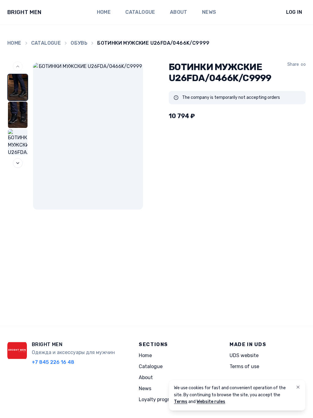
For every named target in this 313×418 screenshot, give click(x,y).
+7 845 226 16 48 (53, 362)
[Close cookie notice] (298, 387)
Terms (180, 401)
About (178, 12)
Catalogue (140, 12)
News (209, 12)
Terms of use (244, 366)
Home (104, 12)
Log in (294, 12)
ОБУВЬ (79, 43)
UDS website (244, 355)
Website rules (211, 401)
